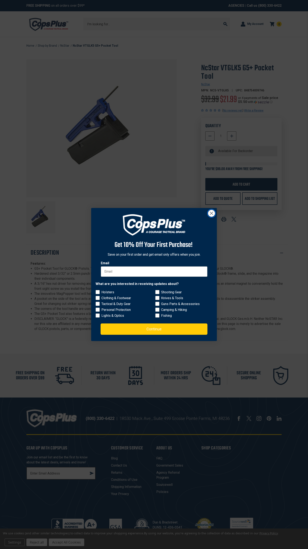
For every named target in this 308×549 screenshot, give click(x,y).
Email (105, 263)
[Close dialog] (211, 213)
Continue (154, 329)
